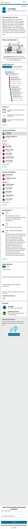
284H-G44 (24, 10)
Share (24, 6)
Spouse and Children (7, 66)
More (4, 34)
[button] (14, 110)
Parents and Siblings (17, 66)
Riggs (4, 266)
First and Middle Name (5, 510)
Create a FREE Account (15, 59)
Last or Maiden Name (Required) (8, 516)
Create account (14, 334)
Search (14, 522)
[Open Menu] (26, 2)
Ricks (4, 298)
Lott (8, 266)
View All (4, 125)
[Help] (24, 2)
